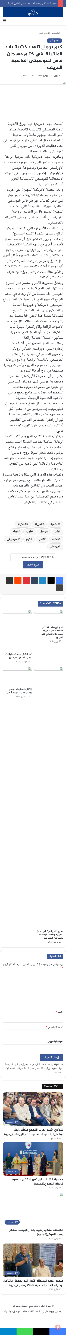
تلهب (29, 531)
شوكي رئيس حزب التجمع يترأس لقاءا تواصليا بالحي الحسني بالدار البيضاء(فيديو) (33, 1132)
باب (57, 531)
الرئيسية (56, 33)
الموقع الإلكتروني (55, 1041)
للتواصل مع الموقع (12, 1311)
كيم (28, 539)
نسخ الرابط (33, 565)
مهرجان (54, 546)
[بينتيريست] (26, 580)
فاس (41, 539)
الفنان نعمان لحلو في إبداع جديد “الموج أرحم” (19, 691)
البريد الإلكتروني (54, 1027)
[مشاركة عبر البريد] (9, 580)
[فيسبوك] (59, 580)
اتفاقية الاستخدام (31, 1311)
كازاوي (57, 76)
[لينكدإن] (42, 580)
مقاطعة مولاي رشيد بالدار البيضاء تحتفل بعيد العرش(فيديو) (35, 1232)
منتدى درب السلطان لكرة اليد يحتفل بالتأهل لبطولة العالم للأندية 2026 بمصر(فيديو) (33, 1283)
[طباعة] (59, 587)
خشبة (55, 539)
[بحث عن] (61, 20)
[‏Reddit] (17, 580)
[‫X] (51, 580)
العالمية (54, 524)
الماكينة (22, 524)
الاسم (59, 1012)
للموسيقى (12, 539)
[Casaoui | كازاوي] (33, 12)
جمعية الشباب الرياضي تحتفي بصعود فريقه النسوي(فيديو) (37, 1181)
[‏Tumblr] (34, 580)
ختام (15, 531)
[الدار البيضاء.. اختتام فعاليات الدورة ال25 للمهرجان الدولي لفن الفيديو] (48, 617)
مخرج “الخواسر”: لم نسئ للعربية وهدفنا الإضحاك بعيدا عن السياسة (50, 934)
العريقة (38, 524)
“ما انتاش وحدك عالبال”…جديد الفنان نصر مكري (18, 656)
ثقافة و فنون (44, 33)
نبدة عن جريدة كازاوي (52, 1311)
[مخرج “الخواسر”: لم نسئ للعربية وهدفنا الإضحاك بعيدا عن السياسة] (48, 797)
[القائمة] (4, 20)
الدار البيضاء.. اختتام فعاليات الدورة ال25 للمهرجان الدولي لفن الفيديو (52, 632)
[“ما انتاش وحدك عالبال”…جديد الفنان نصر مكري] (17, 630)
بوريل (43, 531)
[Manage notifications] (58, 1327)
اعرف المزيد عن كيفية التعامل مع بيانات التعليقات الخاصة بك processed (34, 1070)
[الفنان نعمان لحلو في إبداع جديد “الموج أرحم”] (17, 676)
